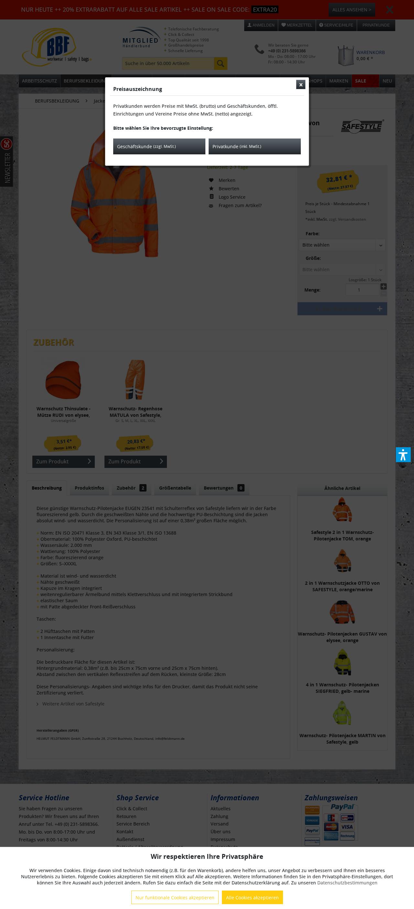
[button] (403, 454)
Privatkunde (236, 146)
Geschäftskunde (146, 146)
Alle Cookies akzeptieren (252, 897)
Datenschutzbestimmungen (347, 883)
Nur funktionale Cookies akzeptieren (175, 897)
